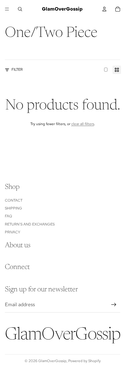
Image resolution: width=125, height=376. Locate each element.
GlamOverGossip (52, 360)
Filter (17, 69)
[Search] (20, 9)
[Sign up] (113, 304)
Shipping (13, 208)
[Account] (104, 9)
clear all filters (82, 124)
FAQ (8, 216)
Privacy (12, 232)
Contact (13, 200)
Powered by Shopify (84, 360)
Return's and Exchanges (30, 224)
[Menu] (7, 9)
